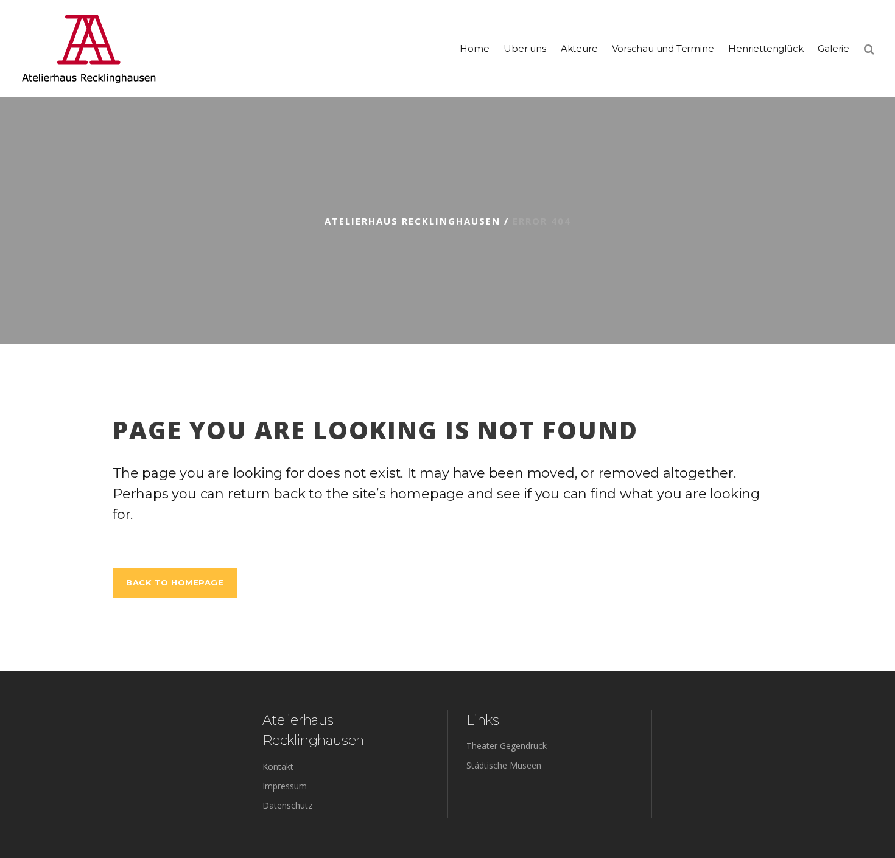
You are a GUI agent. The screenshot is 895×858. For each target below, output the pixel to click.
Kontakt (277, 766)
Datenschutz (287, 805)
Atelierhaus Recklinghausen (412, 221)
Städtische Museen (503, 765)
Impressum (284, 786)
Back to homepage (174, 582)
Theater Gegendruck (506, 746)
